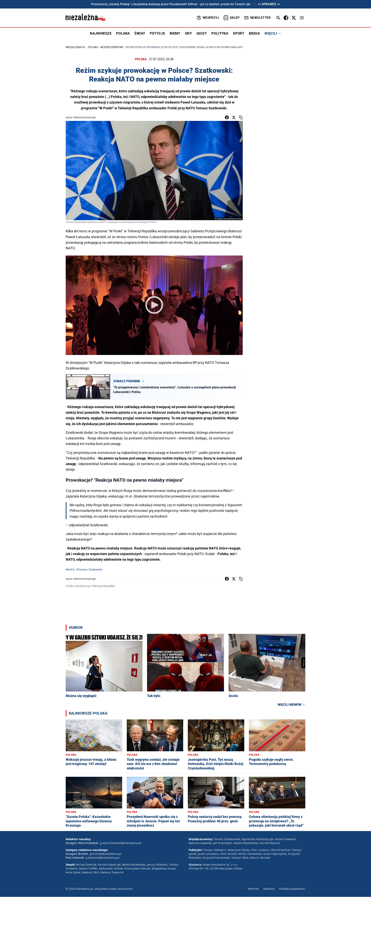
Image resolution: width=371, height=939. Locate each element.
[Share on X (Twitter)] (234, 117)
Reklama (268, 889)
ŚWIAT (139, 33)
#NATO (70, 569)
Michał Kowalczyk (85, 117)
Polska (93, 47)
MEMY (175, 33)
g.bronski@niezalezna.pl (105, 854)
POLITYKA (219, 33)
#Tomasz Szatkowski (89, 569)
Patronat (253, 889)
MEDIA (254, 33)
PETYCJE (157, 33)
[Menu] (301, 18)
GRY (188, 33)
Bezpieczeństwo (111, 47)
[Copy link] (241, 117)
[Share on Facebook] (227, 117)
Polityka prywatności (292, 889)
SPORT (238, 33)
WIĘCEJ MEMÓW (289, 704)
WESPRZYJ (211, 18)
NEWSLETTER (260, 18)
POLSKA (123, 33)
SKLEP (234, 18)
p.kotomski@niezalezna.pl (102, 857)
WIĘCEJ (271, 33)
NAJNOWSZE (100, 33)
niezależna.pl (76, 47)
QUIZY (202, 33)
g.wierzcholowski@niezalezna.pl (120, 843)
